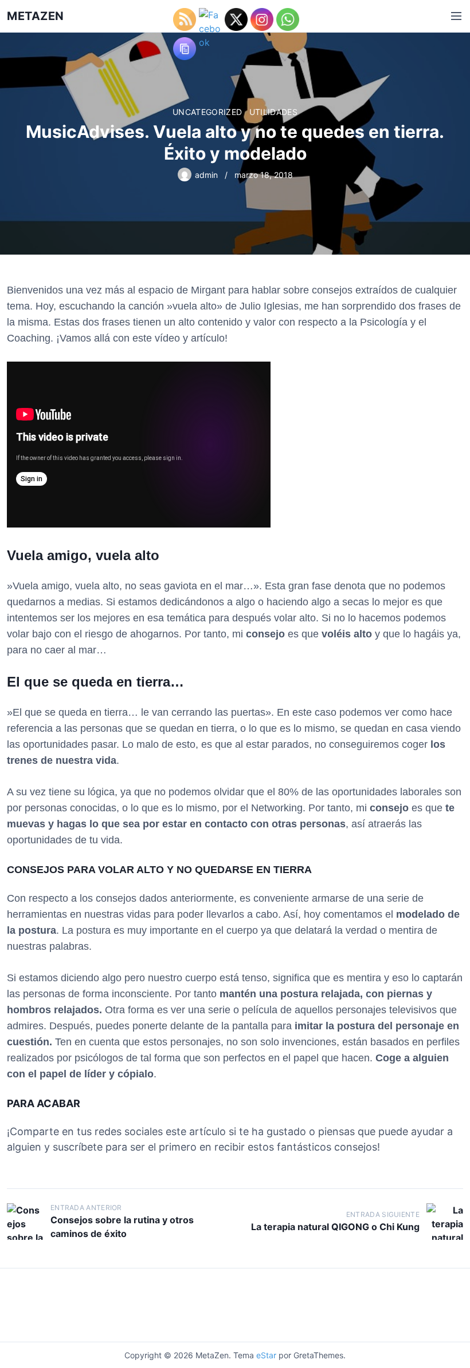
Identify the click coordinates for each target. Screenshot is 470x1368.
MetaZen (35, 16)
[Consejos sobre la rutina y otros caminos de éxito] (25, 1221)
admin (206, 175)
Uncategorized (207, 112)
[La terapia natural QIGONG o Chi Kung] (444, 1221)
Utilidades (273, 112)
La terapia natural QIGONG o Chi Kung (335, 1226)
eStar (266, 1355)
